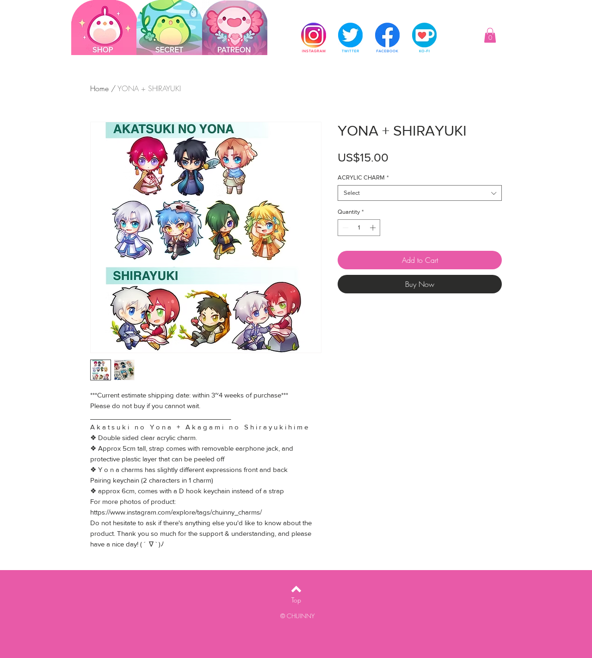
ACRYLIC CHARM (363, 177)
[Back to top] (296, 589)
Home (99, 88)
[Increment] (373, 228)
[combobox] (420, 193)
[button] (490, 35)
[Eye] (234, 27)
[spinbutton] (359, 228)
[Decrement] (344, 228)
